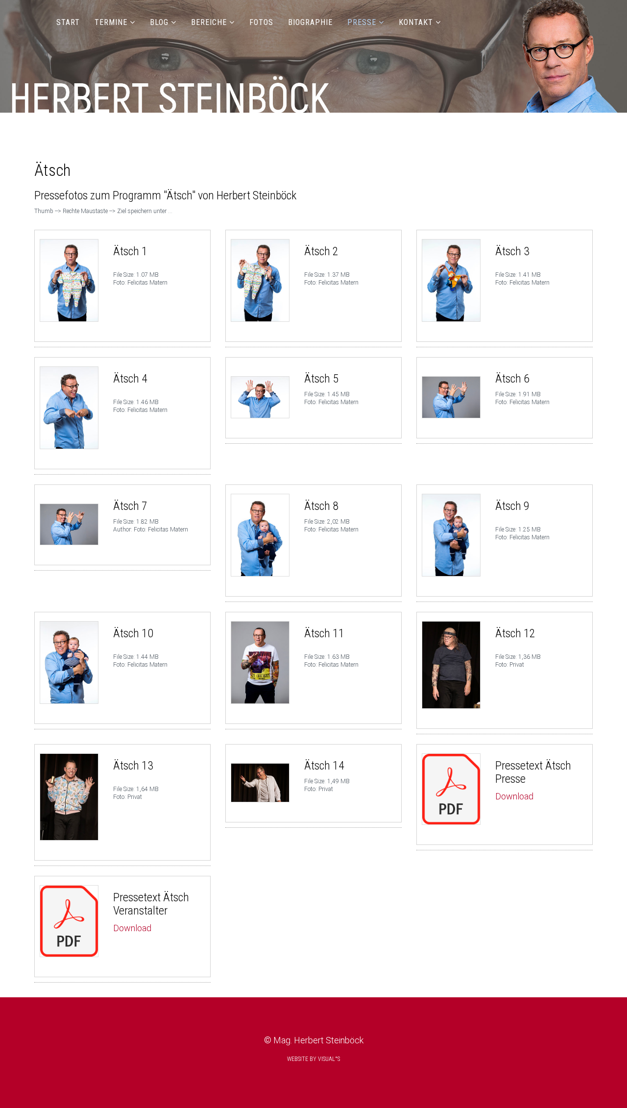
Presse (361, 22)
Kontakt (416, 22)
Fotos (261, 22)
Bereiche (209, 22)
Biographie (310, 22)
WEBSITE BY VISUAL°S (313, 1059)
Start (68, 22)
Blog (159, 22)
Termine (111, 22)
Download (514, 796)
